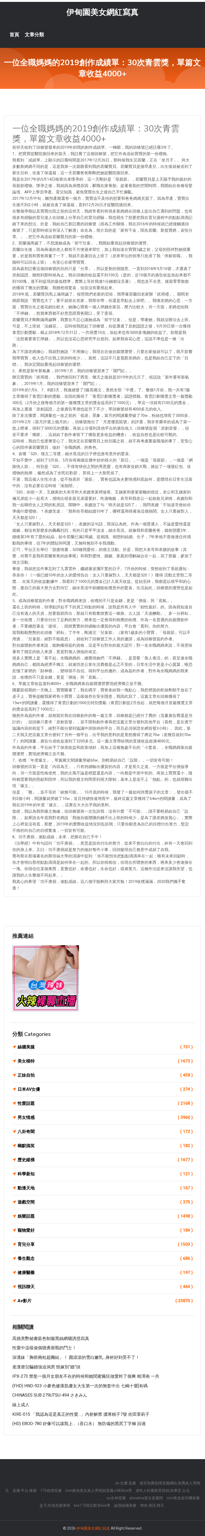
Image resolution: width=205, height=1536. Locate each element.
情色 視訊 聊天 (152, 1505)
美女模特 (105, 1061)
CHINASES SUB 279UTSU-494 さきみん (49, 1395)
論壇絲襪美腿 (125, 1505)
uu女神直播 (116, 1498)
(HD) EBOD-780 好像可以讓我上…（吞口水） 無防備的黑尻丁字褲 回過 (79, 1423)
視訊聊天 (105, 1286)
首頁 (14, 34)
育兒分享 (105, 1244)
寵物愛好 (105, 1230)
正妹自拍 (105, 1075)
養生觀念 (105, 1258)
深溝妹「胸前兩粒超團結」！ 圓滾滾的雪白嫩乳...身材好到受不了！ (76, 1357)
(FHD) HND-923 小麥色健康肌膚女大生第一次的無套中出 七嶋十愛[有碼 (80, 1385)
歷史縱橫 (105, 1159)
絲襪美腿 (105, 1046)
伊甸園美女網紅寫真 (102, 12)
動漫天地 (105, 1187)
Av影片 (105, 1300)
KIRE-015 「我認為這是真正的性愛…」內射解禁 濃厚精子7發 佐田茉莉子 (80, 1414)
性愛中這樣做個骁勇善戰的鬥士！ (44, 1347)
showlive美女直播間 (146, 1498)
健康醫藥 (105, 1272)
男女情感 (105, 1117)
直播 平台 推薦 (25, 1490)
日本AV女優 (105, 1089)
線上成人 (20, 1404)
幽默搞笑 (105, 1145)
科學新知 (105, 1173)
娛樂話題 (105, 1216)
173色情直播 (51, 1490)
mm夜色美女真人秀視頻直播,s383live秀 (98, 1490)
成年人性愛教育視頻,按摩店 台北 (163, 1490)
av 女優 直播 (125, 1483)
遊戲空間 (105, 1202)
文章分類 (34, 34)
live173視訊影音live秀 (92, 1505)
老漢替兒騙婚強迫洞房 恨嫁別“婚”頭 (46, 1366)
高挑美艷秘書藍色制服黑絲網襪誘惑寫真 (50, 1338)
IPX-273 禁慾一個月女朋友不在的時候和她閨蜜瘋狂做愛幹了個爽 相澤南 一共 (85, 1376)
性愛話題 (105, 1103)
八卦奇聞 (105, 1131)
